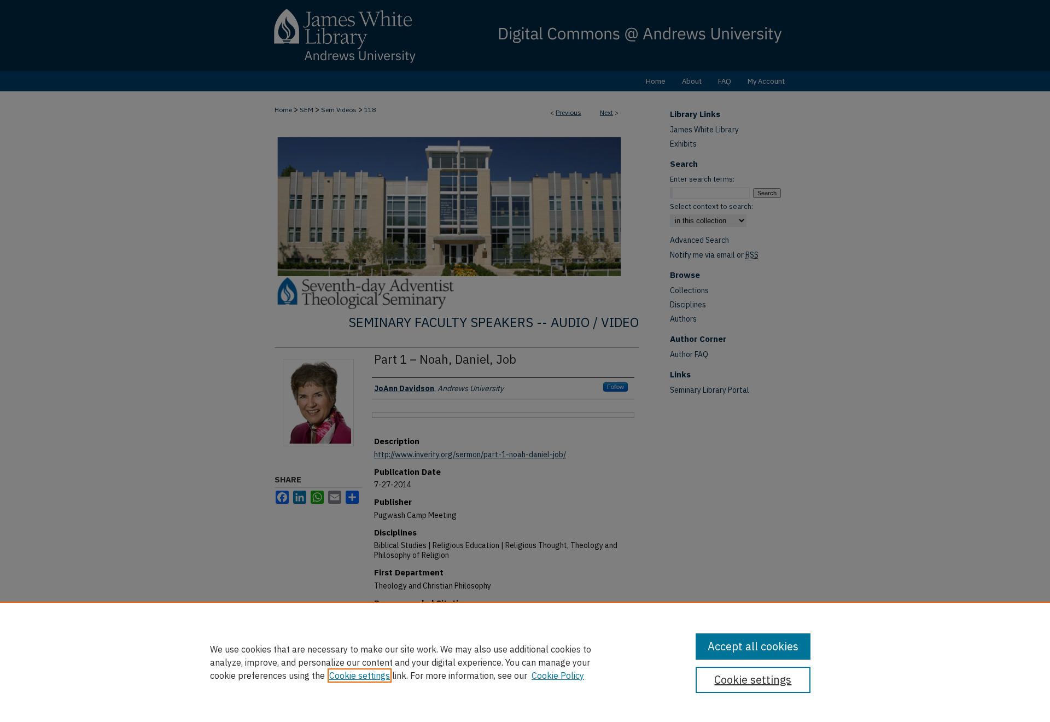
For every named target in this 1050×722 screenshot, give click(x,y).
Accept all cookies (753, 646)
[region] (525, 662)
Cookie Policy (558, 675)
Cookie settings (359, 675)
